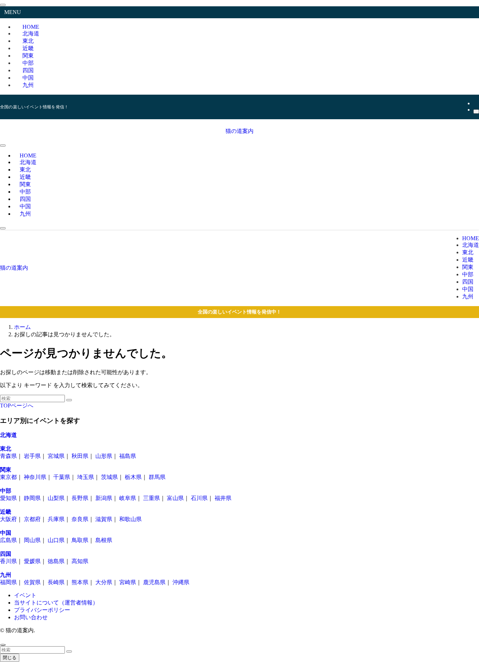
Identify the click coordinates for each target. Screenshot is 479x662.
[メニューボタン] (3, 145)
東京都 (8, 477)
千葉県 (61, 477)
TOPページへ (16, 405)
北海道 (8, 435)
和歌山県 (130, 519)
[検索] (476, 111)
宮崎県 (127, 582)
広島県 (8, 540)
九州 (28, 85)
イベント (25, 595)
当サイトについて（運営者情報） (56, 603)
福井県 (223, 498)
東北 (5, 449)
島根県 (103, 540)
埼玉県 (85, 477)
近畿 (5, 512)
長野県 (80, 498)
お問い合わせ (31, 617)
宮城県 (56, 456)
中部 (5, 491)
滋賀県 (103, 519)
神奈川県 (35, 477)
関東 (5, 470)
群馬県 (157, 477)
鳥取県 (80, 540)
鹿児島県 (154, 582)
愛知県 (8, 498)
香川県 (8, 561)
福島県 (127, 456)
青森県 (8, 456)
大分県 (103, 582)
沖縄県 (181, 582)
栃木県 (133, 477)
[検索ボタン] (3, 228)
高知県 (80, 561)
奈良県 (80, 519)
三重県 (151, 498)
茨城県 (109, 477)
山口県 (56, 540)
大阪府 (8, 519)
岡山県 (32, 540)
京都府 (32, 519)
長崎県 (56, 582)
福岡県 (8, 582)
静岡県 (32, 498)
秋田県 (80, 456)
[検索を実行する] (69, 400)
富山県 (175, 498)
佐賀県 (32, 582)
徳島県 (56, 561)
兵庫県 (56, 519)
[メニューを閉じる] (3, 5)
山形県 (103, 456)
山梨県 (56, 498)
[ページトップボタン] (3, 645)
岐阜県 (127, 498)
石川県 (199, 498)
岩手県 (32, 456)
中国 (5, 533)
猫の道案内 (239, 131)
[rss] (475, 103)
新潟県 (103, 498)
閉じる (9, 657)
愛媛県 (32, 561)
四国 (5, 554)
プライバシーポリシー (42, 610)
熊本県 (80, 582)
